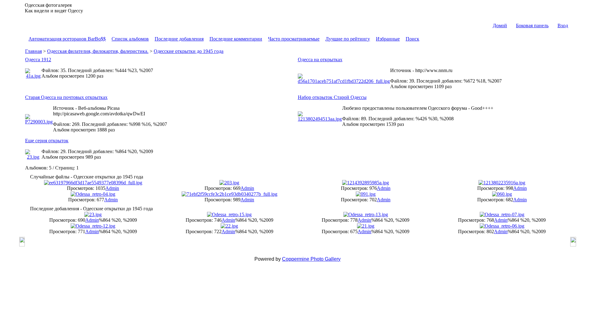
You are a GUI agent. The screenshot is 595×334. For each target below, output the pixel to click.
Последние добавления (179, 38)
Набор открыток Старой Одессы (332, 97)
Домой (500, 25)
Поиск (412, 38)
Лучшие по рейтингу (347, 38)
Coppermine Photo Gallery (311, 259)
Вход (563, 25)
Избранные (388, 38)
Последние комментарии (235, 38)
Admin (112, 188)
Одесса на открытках (320, 59)
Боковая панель (532, 25)
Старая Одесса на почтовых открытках (66, 97)
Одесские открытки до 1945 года (188, 51)
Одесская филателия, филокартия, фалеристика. (97, 51)
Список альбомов (130, 38)
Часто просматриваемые (294, 38)
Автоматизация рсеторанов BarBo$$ (67, 38)
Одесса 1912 (38, 59)
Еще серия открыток (46, 140)
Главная (33, 51)
